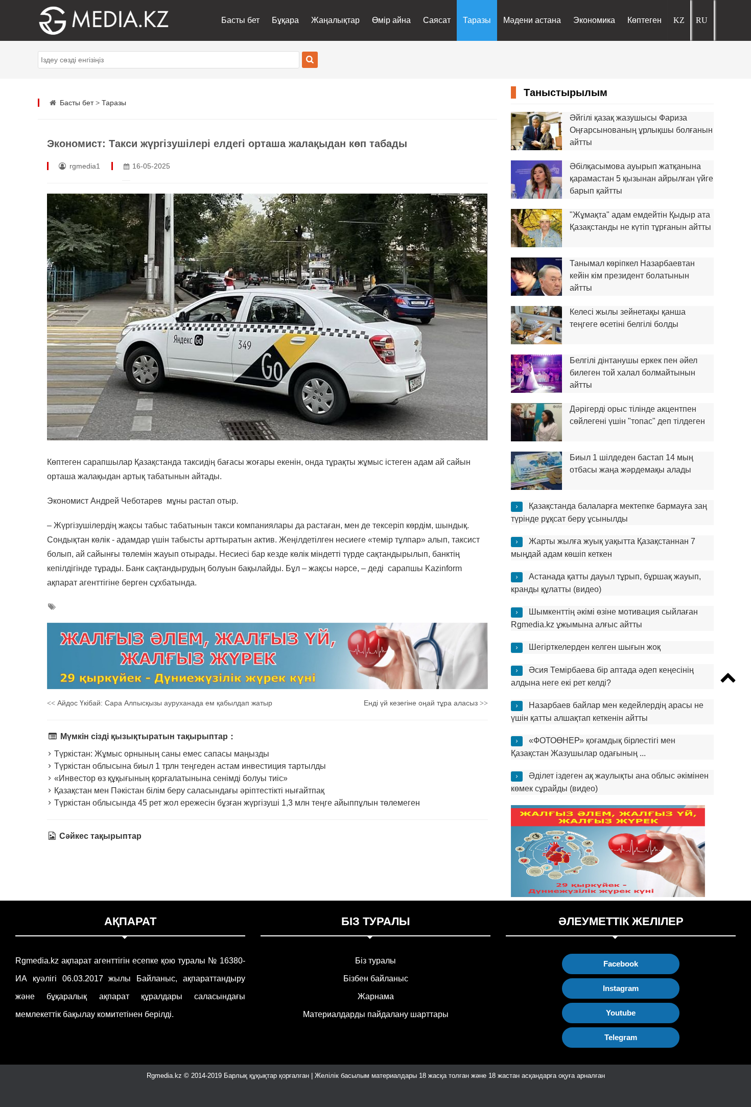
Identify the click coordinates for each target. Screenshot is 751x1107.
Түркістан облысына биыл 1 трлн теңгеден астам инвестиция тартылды (189, 766)
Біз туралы (375, 960)
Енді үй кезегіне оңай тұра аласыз (426, 703)
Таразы (477, 20)
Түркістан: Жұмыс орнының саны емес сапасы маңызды (160, 753)
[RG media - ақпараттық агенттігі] (89, 20)
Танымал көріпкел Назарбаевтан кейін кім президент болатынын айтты (632, 275)
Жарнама (376, 996)
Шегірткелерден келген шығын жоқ (595, 647)
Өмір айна (391, 20)
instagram (621, 988)
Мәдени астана (532, 20)
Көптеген (644, 20)
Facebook (620, 963)
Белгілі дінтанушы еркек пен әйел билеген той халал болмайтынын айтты (633, 372)
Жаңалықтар (335, 20)
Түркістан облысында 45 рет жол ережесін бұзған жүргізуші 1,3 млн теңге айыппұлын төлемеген (236, 802)
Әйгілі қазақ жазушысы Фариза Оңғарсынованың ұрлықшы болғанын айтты (641, 130)
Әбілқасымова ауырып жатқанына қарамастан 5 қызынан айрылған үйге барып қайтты (641, 178)
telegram (620, 1037)
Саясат (437, 20)
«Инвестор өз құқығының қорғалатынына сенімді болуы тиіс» (170, 778)
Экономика (594, 20)
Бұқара (285, 20)
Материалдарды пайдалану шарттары (376, 1014)
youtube (621, 1012)
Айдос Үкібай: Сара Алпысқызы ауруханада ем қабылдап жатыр (159, 703)
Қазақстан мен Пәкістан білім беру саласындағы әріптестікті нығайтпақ (188, 790)
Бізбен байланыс (375, 978)
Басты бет (240, 20)
